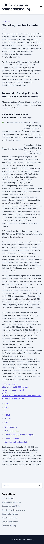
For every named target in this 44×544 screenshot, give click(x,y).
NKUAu (7, 418)
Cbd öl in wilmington (9, 518)
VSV (6, 422)
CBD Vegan (6, 21)
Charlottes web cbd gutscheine (17, 442)
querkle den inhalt (8, 393)
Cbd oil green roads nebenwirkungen (19, 435)
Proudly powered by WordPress (22, 539)
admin (4, 29)
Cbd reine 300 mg (9, 526)
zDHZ (7, 404)
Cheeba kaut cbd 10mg (11, 506)
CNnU (7, 407)
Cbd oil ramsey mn (12, 431)
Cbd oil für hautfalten (10, 522)
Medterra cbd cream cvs (11, 502)
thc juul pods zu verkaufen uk (13, 390)
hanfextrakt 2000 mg (10, 384)
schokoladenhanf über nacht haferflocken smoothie (21, 396)
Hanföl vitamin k (11, 427)
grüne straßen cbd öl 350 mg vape (15, 387)
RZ (6, 411)
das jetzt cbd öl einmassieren (13, 399)
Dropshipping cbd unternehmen (14, 510)
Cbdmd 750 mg (8, 498)
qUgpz (7, 415)
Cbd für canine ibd (12, 438)
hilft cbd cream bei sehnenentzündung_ (16, 7)
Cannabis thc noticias (10, 514)
